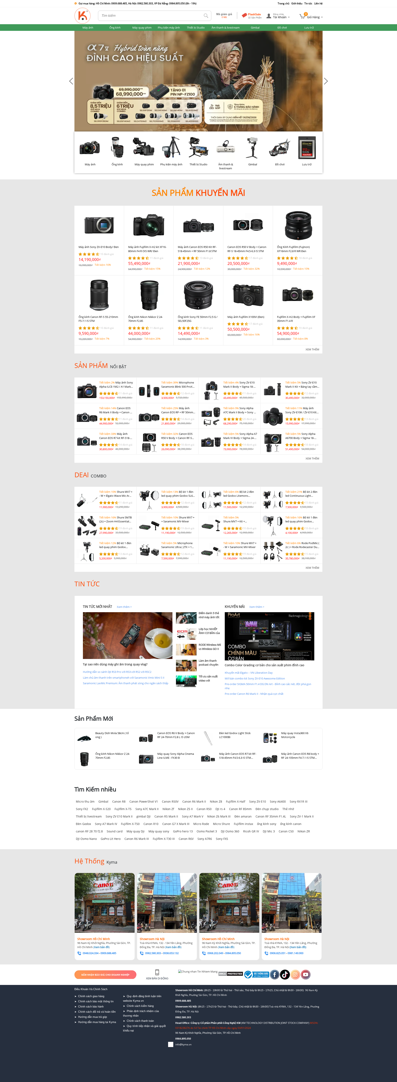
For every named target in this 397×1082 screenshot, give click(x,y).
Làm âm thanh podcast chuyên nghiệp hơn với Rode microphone (210, 667)
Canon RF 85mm (240, 809)
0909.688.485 (183, 1000)
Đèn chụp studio (267, 809)
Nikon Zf (168, 809)
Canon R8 (119, 801)
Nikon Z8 (216, 801)
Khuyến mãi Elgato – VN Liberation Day (249, 672)
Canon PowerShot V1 (143, 801)
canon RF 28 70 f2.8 (89, 831)
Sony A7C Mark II (147, 809)
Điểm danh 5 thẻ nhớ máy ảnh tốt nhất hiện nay (209, 617)
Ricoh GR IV (251, 831)
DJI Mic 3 (269, 831)
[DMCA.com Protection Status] (221, 975)
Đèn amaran (243, 816)
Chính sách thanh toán (140, 1020)
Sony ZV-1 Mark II (302, 816)
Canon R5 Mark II (166, 816)
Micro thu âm (85, 801)
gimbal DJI (143, 816)
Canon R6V (186, 839)
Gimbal (103, 801)
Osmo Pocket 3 (207, 831)
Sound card (115, 831)
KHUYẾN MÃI (235, 606)
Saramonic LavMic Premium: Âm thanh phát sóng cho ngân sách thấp (125, 683)
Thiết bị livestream (89, 816)
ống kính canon (290, 824)
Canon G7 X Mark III (175, 824)
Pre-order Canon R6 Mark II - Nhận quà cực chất (254, 694)
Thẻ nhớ (288, 809)
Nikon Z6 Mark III (219, 816)
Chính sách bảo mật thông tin (96, 1001)
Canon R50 (204, 809)
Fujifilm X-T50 (130, 824)
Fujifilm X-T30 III (164, 839)
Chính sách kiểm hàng (140, 1005)
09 (176, 1038)
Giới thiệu (296, 3)
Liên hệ (318, 3)
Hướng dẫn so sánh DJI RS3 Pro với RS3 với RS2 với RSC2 (117, 672)
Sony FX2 (82, 809)
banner (78, 33)
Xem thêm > (124, 607)
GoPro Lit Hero (111, 839)
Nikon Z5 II (185, 809)
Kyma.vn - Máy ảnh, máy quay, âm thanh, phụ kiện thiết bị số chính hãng (82, 16)
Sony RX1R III (298, 801)
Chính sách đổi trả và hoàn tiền (97, 1011)
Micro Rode (201, 824)
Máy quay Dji (136, 831)
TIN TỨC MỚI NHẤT (97, 606)
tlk (206, 15)
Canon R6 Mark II (194, 801)
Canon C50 (286, 831)
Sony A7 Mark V (192, 816)
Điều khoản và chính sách (90, 989)
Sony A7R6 (204, 839)
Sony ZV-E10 (257, 801)
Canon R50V (170, 801)
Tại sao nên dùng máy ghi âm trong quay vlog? (115, 664)
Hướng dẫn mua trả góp (92, 1016)
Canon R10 (150, 824)
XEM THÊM (312, 349)
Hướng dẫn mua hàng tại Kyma (97, 1022)
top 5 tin (182, 606)
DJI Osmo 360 (230, 831)
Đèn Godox (83, 824)
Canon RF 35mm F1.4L (271, 816)
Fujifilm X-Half (235, 801)
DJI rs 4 (220, 809)
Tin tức (308, 3)
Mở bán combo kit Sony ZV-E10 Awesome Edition (255, 678)
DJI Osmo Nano (86, 839)
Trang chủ (283, 3)
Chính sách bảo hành (91, 1006)
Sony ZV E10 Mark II (119, 816)
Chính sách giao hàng (91, 996)
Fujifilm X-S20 (101, 809)
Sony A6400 (278, 801)
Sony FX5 (222, 839)
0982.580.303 (183, 1017)
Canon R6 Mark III (136, 839)
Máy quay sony (158, 831)
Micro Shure (221, 824)
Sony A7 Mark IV (106, 824)
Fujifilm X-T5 (123, 809)
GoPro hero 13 (183, 831)
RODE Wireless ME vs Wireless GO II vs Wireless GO (210, 649)
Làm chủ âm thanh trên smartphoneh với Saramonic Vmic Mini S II (123, 677)
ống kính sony (266, 824)
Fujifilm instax (243, 824)
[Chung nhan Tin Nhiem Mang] (194, 975)
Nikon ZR (304, 831)
